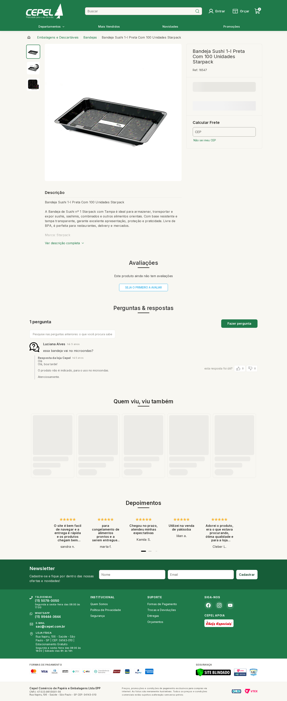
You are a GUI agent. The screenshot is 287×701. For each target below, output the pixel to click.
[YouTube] (230, 605)
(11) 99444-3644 (48, 616)
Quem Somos (99, 604)
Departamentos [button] (49, 26)
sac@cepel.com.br (50, 626)
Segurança (97, 615)
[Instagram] (219, 605)
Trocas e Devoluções (161, 610)
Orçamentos (155, 622)
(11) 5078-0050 (47, 600)
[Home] (54, 11)
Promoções (231, 26)
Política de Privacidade (105, 610)
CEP (198, 131)
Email (174, 574)
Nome (106, 574)
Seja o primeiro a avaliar (143, 287)
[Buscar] (197, 11)
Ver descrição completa (62, 243)
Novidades (170, 26)
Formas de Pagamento (162, 604)
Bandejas (90, 37)
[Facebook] (208, 605)
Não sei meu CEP (204, 140)
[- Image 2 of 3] (33, 68)
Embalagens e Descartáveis (57, 37)
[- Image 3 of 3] (33, 84)
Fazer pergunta (239, 323)
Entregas (153, 615)
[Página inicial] (29, 37)
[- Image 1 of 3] (33, 52)
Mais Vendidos (109, 26)
